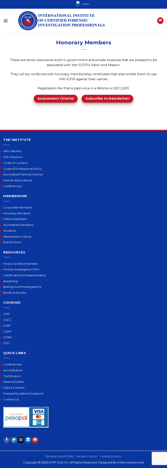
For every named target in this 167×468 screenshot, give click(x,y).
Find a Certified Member (20, 263)
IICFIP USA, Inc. (58, 462)
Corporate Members (17, 207)
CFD (6, 343)
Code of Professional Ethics (22, 168)
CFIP (6, 314)
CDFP (7, 331)
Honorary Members (16, 213)
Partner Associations (17, 180)
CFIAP (7, 337)
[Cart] (160, 20)
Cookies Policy (111, 456)
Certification (12, 376)
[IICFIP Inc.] (61, 20)
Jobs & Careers (13, 387)
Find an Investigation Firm (21, 269)
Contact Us (11, 399)
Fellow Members (15, 219)
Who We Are (12, 151)
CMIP (6, 325)
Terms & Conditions (59, 456)
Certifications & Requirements (24, 275)
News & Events (13, 381)
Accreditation (13, 370)
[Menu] (5, 21)
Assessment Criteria (17, 236)
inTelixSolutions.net (130, 462)
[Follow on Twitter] (14, 440)
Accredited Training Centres (23, 174)
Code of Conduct (15, 163)
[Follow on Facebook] (6, 440)
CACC (7, 319)
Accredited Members (18, 225)
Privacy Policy (87, 456)
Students (9, 230)
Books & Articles (14, 292)
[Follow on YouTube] (35, 440)
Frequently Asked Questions (23, 393)
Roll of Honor (12, 242)
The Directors (12, 157)
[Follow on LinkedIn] (28, 440)
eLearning (10, 281)
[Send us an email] (21, 440)
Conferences (12, 186)
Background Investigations (22, 286)
